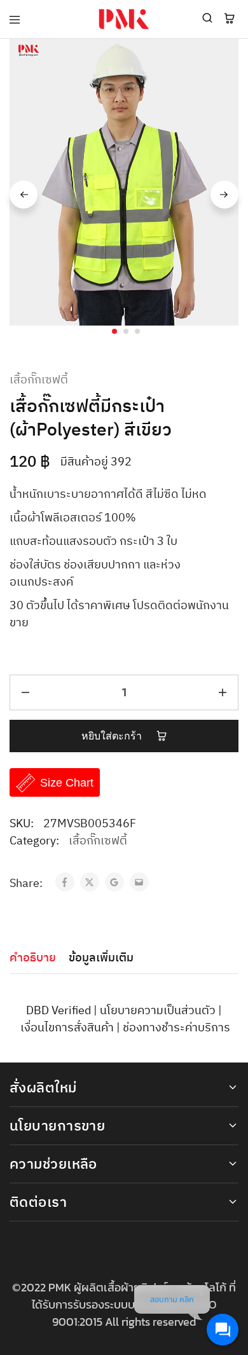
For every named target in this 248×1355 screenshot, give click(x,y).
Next (224, 195)
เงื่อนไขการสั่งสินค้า (67, 1028)
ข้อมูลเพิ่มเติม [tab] (101, 958)
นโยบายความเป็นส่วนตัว (158, 1011)
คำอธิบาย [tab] (33, 958)
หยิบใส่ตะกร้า (113, 736)
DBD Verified (58, 1011)
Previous (24, 195)
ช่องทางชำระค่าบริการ (176, 1028)
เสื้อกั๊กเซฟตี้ (39, 380)
